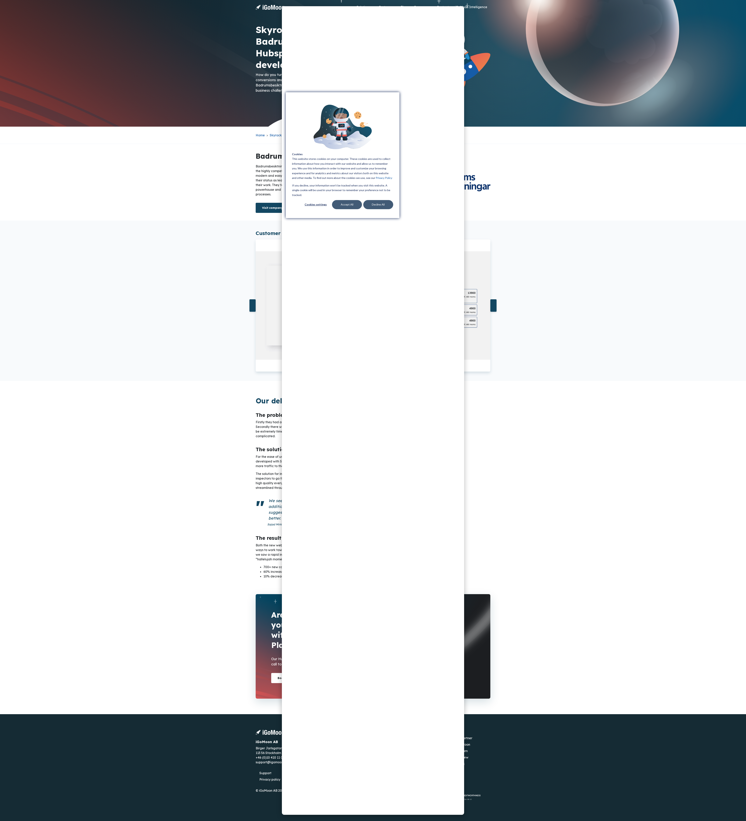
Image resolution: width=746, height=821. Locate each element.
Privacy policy (269, 779)
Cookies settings (316, 204)
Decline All (378, 204)
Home (260, 135)
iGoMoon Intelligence (471, 7)
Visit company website (279, 208)
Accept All (347, 204)
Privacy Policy (384, 177)
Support (265, 773)
